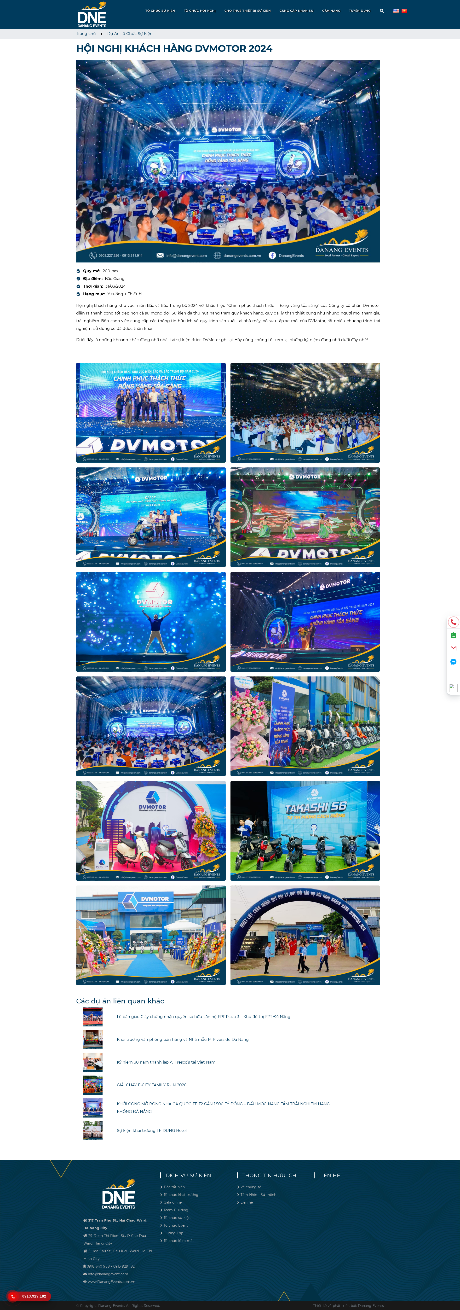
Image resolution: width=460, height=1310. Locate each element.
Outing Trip (173, 1233)
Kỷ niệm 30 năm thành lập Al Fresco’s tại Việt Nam (166, 1062)
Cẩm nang (331, 10)
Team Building (176, 1210)
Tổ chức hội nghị (200, 10)
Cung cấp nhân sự (296, 10)
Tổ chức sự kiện (160, 10)
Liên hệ (247, 1202)
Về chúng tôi (251, 1187)
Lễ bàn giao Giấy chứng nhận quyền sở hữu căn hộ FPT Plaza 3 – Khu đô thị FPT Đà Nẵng (203, 1016)
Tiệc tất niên (174, 1187)
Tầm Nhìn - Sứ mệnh (258, 1195)
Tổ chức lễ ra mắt (179, 1241)
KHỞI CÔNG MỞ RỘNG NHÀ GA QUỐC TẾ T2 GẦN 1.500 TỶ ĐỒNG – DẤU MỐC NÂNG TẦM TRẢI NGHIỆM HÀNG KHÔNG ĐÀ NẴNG (223, 1108)
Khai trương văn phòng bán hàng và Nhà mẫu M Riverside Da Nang (183, 1039)
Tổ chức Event (176, 1225)
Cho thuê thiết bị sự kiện (247, 10)
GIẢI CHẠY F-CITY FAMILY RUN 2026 (151, 1085)
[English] (404, 10)
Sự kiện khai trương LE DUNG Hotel (152, 1130)
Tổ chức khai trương (181, 1195)
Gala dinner (173, 1202)
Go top (454, 1289)
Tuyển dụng (359, 10)
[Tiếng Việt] (396, 10)
